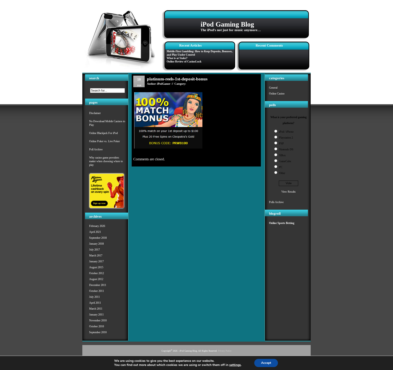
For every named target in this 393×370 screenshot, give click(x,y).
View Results (288, 191)
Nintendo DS (286, 149)
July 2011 (94, 296)
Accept (266, 363)
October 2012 (96, 273)
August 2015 (96, 267)
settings (235, 365)
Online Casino (277, 93)
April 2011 (95, 302)
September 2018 (98, 237)
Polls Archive (276, 202)
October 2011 (96, 291)
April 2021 (95, 231)
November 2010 (98, 320)
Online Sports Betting (281, 223)
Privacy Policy (225, 351)
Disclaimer (95, 113)
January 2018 (96, 243)
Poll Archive (96, 149)
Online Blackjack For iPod (103, 133)
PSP (281, 143)
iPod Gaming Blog (227, 24)
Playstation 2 (286, 137)
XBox (282, 155)
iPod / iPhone (286, 131)
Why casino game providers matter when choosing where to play (106, 161)
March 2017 (95, 255)
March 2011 (95, 308)
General (273, 87)
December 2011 (97, 285)
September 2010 (98, 332)
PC (280, 167)
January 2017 (96, 261)
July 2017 (94, 249)
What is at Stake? (177, 58)
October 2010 (96, 326)
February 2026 (97, 226)
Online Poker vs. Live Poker (104, 141)
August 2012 (96, 279)
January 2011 (96, 314)
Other (282, 173)
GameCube (285, 161)
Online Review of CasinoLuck (184, 61)
